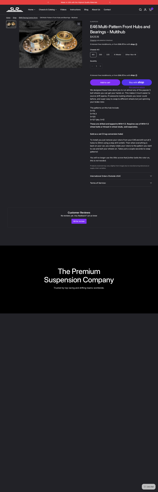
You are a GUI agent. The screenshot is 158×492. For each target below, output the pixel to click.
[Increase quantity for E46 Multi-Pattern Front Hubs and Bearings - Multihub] (100, 66)
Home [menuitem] (30, 9)
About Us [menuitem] (96, 9)
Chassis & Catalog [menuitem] (47, 9)
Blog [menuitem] (86, 9)
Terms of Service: (98, 183)
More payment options (137, 87)
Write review (79, 221)
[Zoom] (79, 24)
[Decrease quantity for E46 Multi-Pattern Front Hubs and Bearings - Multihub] (92, 66)
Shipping (93, 40)
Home (8, 18)
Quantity (93, 61)
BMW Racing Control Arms (28, 18)
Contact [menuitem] (107, 9)
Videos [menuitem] (63, 9)
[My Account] (145, 10)
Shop (14, 18)
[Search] (140, 10)
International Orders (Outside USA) (105, 176)
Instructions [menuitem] (75, 9)
